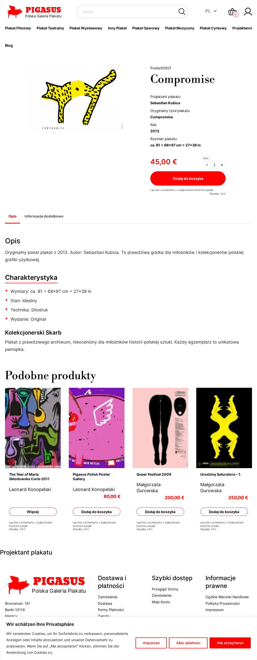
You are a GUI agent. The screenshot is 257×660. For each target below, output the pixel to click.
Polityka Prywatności (223, 603)
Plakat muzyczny (179, 28)
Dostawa (105, 603)
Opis (13, 216)
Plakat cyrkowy (213, 28)
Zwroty (103, 616)
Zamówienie (107, 597)
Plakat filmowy (18, 28)
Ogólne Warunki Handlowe (227, 597)
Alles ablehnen (188, 643)
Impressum (215, 610)
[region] (128, 638)
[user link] (248, 12)
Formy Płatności (111, 610)
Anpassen (151, 643)
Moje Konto (161, 602)
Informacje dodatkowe (44, 216)
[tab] (12, 217)
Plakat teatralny (50, 28)
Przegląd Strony (165, 589)
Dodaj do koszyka (188, 178)
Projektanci (242, 28)
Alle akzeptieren (230, 643)
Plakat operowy (145, 28)
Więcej (33, 512)
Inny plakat (117, 28)
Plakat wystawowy (86, 28)
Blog (9, 45)
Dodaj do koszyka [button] (96, 512)
